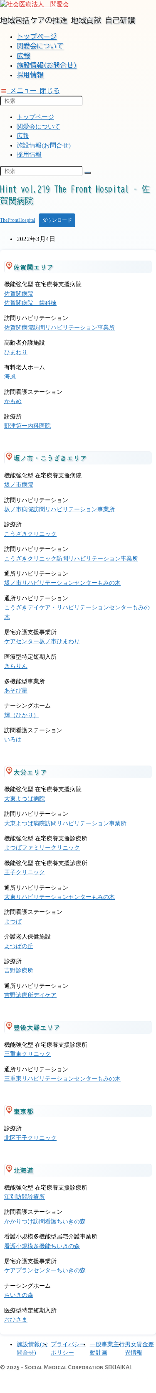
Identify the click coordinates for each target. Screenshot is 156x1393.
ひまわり (15, 352)
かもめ (13, 401)
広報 (23, 135)
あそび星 (15, 691)
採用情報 (29, 154)
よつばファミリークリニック (42, 848)
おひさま (15, 1320)
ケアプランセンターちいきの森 (45, 1270)
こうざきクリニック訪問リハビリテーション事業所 (71, 559)
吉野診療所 (18, 970)
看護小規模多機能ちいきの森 (42, 1246)
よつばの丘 (18, 946)
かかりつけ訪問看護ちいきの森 (45, 1221)
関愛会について (38, 126)
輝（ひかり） (21, 715)
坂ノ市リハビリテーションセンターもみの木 (62, 583)
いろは (13, 739)
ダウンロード (57, 220)
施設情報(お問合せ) (44, 145)
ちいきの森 (18, 1295)
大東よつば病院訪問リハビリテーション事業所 (65, 823)
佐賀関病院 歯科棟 (30, 303)
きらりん (15, 666)
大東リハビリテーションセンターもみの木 (59, 897)
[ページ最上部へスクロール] (8, 1382)
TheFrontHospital (17, 220)
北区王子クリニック (30, 1138)
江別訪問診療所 (24, 1197)
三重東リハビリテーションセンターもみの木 (62, 1079)
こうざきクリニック (30, 534)
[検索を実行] (87, 173)
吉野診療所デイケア (30, 995)
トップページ (35, 117)
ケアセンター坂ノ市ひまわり (42, 641)
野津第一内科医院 (27, 426)
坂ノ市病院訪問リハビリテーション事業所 (59, 509)
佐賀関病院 (18, 294)
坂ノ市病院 (18, 485)
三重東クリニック (27, 1054)
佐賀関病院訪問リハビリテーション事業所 (59, 328)
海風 (10, 376)
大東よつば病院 (24, 799)
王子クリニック (24, 872)
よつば (13, 922)
